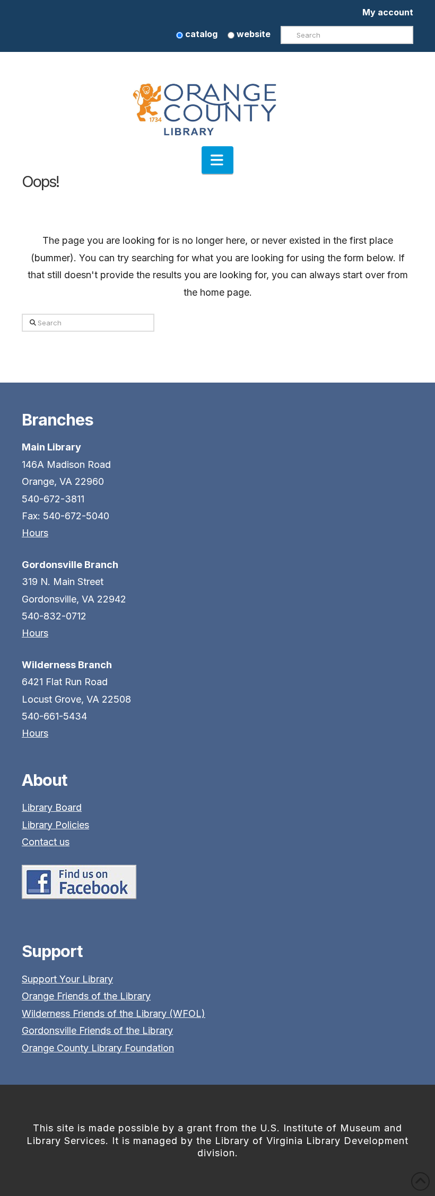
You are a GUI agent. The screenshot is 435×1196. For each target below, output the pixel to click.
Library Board (52, 807)
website (252, 34)
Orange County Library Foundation (98, 1047)
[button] (217, 160)
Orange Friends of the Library (86, 996)
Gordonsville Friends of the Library (97, 1030)
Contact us (45, 841)
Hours (35, 532)
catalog (200, 34)
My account (387, 12)
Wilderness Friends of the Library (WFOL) (113, 1013)
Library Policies (55, 824)
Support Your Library (67, 979)
